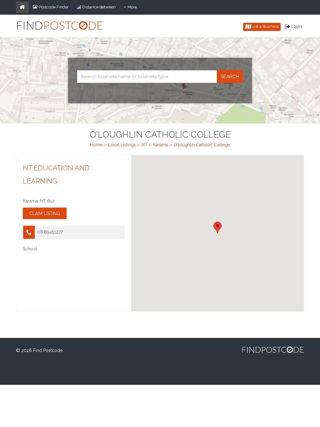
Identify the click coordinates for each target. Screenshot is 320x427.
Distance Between (99, 7)
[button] (217, 227)
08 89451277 (50, 231)
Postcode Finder (54, 7)
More (134, 8)
